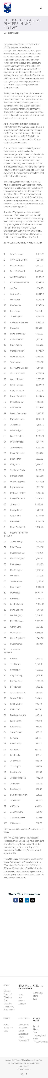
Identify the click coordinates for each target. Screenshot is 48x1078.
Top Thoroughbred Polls (39, 1035)
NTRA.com (16, 1060)
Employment (9, 1009)
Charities (8, 1003)
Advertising (9, 1006)
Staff (6, 1000)
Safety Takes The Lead (8, 1027)
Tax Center (23, 1024)
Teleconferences (40, 1042)
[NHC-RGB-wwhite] (7, 3)
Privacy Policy (38, 1060)
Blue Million (26, 1069)
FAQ (35, 999)
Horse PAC (24, 1040)
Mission (7, 991)
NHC (21, 994)
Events (22, 1000)
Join (21, 997)
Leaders (22, 1004)
